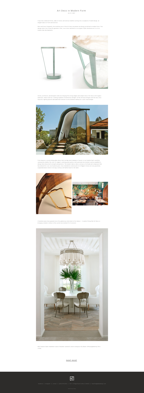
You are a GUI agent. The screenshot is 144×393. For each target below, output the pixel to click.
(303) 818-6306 (63, 383)
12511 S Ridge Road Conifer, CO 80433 (79, 383)
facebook (40, 383)
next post (71, 360)
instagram (47, 383)
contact (55, 383)
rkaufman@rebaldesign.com (99, 383)
